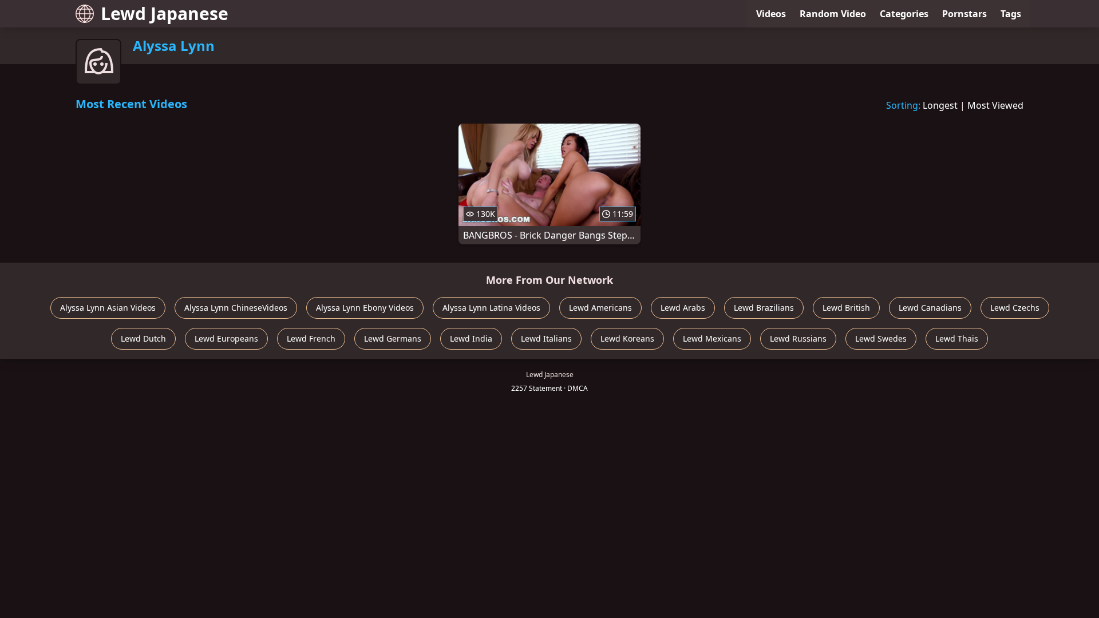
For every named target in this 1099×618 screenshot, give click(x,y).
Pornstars (964, 13)
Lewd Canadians (930, 307)
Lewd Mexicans (712, 338)
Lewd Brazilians (764, 307)
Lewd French (311, 338)
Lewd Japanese (164, 13)
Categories (904, 13)
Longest (940, 105)
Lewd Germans (392, 338)
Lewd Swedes (881, 338)
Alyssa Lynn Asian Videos (108, 307)
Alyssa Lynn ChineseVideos (235, 307)
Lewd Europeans (226, 338)
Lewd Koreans (627, 338)
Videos (771, 13)
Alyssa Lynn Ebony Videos (365, 307)
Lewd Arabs (683, 307)
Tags (1011, 13)
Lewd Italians (546, 338)
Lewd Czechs (1014, 307)
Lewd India (471, 338)
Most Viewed (995, 105)
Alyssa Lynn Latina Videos (491, 307)
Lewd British (846, 307)
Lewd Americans (600, 307)
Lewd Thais (956, 338)
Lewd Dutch (143, 338)
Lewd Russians (798, 338)
